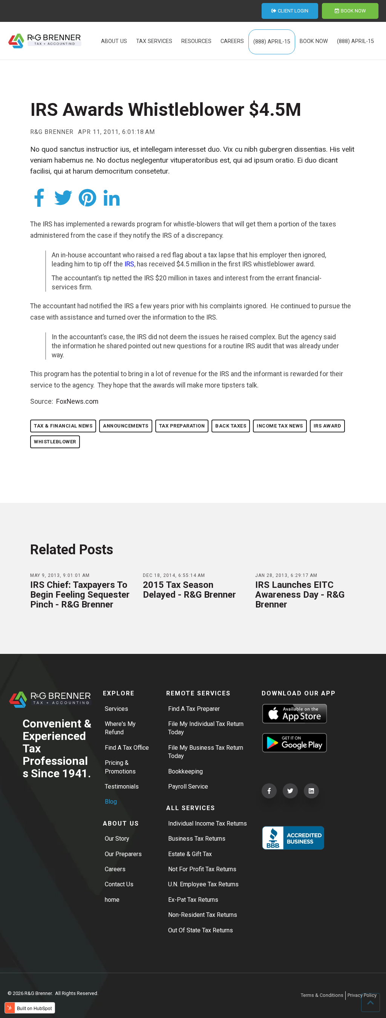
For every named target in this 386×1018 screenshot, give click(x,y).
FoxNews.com (77, 401)
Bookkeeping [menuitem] (185, 771)
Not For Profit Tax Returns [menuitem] (202, 869)
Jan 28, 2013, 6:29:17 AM (286, 575)
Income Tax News (280, 426)
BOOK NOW (353, 11)
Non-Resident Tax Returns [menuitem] (202, 914)
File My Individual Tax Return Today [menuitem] (206, 728)
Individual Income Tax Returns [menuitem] (207, 823)
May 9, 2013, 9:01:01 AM (60, 575)
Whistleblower (55, 441)
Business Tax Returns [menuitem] (196, 838)
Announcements (126, 426)
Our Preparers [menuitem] (123, 854)
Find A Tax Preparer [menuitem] (194, 708)
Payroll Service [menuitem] (188, 786)
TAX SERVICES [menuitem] (154, 41)
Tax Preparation (182, 426)
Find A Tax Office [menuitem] (127, 747)
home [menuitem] (112, 899)
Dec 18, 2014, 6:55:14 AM (174, 575)
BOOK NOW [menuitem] (314, 41)
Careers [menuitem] (115, 869)
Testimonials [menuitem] (122, 786)
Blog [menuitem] (111, 801)
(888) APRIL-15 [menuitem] (271, 41)
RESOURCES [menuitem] (196, 41)
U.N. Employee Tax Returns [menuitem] (203, 884)
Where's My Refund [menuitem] (120, 728)
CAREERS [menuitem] (232, 41)
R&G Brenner (52, 132)
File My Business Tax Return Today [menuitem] (205, 752)
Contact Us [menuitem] (119, 884)
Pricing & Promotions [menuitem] (120, 767)
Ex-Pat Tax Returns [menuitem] (193, 899)
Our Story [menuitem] (117, 838)
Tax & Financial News (63, 426)
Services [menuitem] (116, 708)
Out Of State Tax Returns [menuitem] (200, 930)
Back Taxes (230, 426)
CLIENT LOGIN (293, 11)
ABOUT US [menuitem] (114, 41)
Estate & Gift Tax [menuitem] (190, 854)
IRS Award (328, 426)
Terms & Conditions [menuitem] (322, 995)
